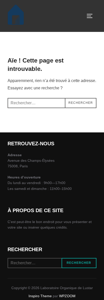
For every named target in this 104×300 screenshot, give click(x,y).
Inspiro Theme (40, 296)
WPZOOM (67, 296)
